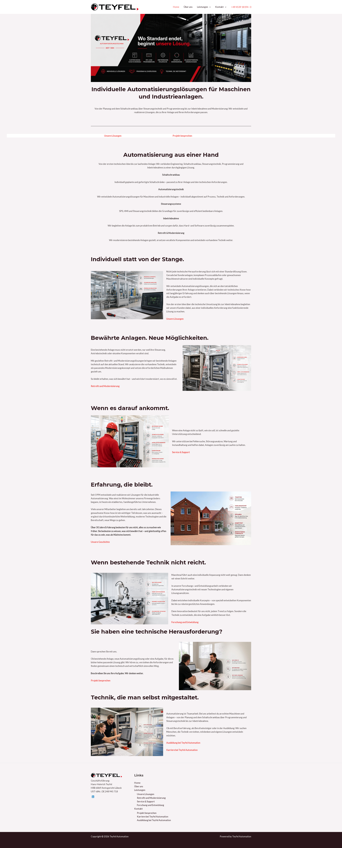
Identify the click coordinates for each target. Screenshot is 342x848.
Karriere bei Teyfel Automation (152, 816)
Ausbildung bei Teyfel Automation (154, 820)
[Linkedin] (93, 797)
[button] (209, 6)
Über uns (188, 6)
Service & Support (146, 801)
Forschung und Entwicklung (150, 805)
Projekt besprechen (146, 813)
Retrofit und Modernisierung (151, 797)
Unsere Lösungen (145, 794)
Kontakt (219, 6)
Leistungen (202, 6)
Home (176, 6)
